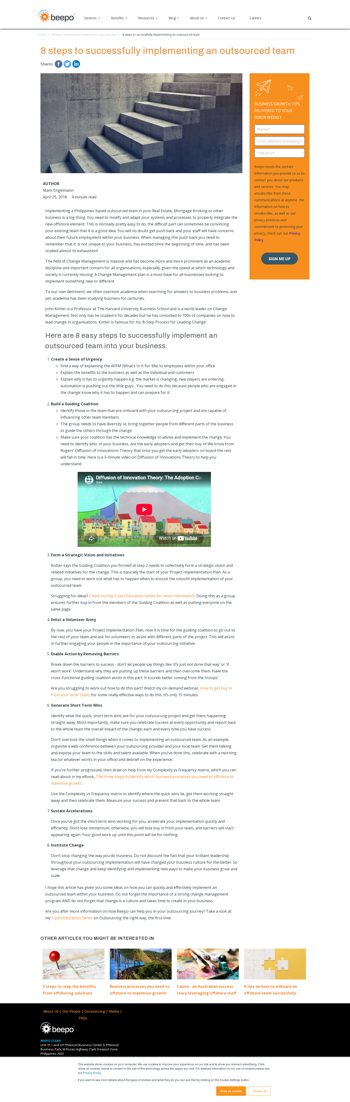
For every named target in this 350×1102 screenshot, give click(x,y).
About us (197, 18)
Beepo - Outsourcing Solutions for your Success (84, 35)
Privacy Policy (92, 1073)
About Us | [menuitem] (52, 1011)
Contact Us (226, 18)
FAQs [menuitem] (83, 1018)
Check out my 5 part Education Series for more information (142, 595)
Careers (255, 18)
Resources (146, 18)
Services (90, 18)
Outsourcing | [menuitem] (96, 1011)
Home (42, 35)
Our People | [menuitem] (73, 1011)
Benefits (117, 18)
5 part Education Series (72, 918)
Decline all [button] (260, 1091)
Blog (172, 18)
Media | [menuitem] (116, 1011)
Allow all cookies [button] (231, 1091)
